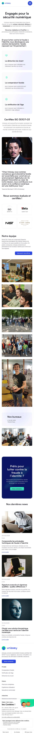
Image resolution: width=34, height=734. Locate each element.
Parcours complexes (8, 684)
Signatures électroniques (9, 698)
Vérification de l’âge (7, 673)
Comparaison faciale (8, 670)
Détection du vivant (8, 676)
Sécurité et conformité (8, 690)
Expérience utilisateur (8, 687)
